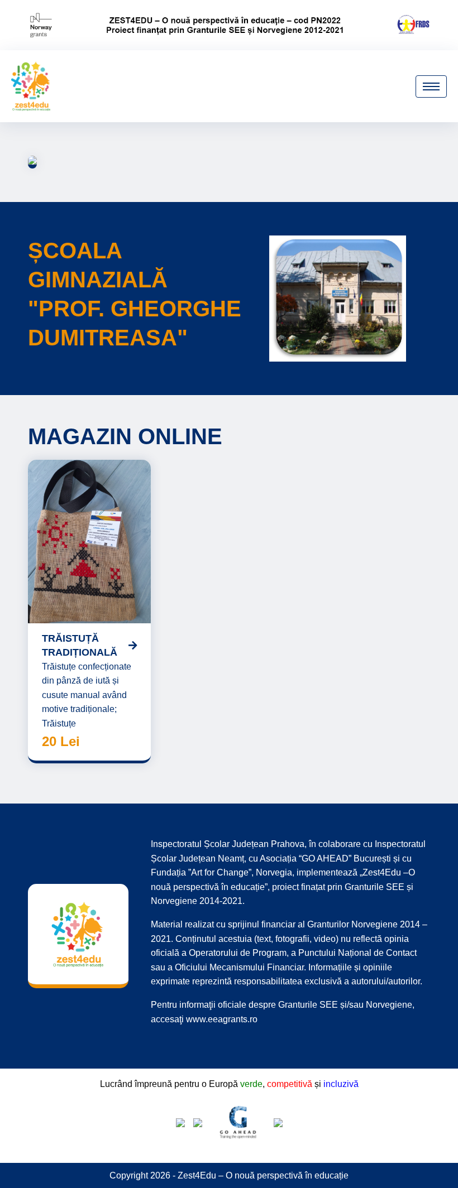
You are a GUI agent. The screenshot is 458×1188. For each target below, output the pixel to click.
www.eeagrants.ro (221, 1019)
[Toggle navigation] (431, 86)
